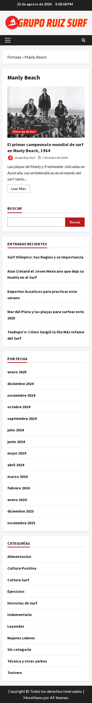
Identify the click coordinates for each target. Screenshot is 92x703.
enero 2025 (16, 371)
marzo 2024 (17, 476)
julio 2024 (15, 429)
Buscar (14, 208)
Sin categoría (19, 649)
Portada (14, 57)
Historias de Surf (24, 131)
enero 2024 (16, 499)
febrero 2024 (18, 487)
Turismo (14, 672)
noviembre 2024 (21, 395)
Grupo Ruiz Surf (24, 157)
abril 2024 (15, 464)
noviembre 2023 (21, 522)
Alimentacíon (19, 556)
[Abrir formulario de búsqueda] (83, 40)
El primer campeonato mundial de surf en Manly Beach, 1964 (46, 112)
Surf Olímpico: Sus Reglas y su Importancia (45, 257)
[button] (7, 40)
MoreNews (33, 697)
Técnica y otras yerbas (27, 661)
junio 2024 (16, 441)
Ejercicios (16, 591)
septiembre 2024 (22, 418)
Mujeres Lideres (21, 637)
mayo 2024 (16, 453)
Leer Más (20, 189)
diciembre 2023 (20, 511)
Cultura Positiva (21, 568)
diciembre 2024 (20, 383)
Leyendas (15, 626)
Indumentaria (19, 614)
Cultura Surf (18, 579)
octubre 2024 (18, 406)
